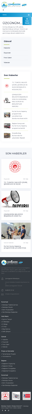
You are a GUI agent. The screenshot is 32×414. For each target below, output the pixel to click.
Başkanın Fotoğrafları (9, 368)
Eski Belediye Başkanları (9, 312)
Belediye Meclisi (7, 307)
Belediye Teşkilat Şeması (10, 305)
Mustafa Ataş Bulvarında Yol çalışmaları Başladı (18, 135)
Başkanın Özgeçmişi (8, 363)
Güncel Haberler (9, 242)
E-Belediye (5, 321)
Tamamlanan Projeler (9, 354)
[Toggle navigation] (3, 10)
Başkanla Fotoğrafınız (9, 371)
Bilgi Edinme (6, 329)
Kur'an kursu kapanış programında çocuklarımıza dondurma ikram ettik (15, 248)
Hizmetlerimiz (6, 356)
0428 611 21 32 (9, 290)
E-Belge (5, 324)
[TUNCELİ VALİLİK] (5, 396)
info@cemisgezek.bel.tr (12, 294)
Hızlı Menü (27, 22)
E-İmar (4, 326)
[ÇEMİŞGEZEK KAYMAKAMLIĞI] (16, 396)
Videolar (7, 62)
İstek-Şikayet (6, 331)
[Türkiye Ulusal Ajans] (27, 396)
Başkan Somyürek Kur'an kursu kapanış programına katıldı (19, 126)
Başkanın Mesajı (7, 366)
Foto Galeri (8, 57)
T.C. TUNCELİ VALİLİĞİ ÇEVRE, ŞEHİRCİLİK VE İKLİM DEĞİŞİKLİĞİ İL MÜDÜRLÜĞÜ (15, 184)
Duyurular (7, 53)
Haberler (7, 48)
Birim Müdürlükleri (8, 310)
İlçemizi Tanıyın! (7, 319)
